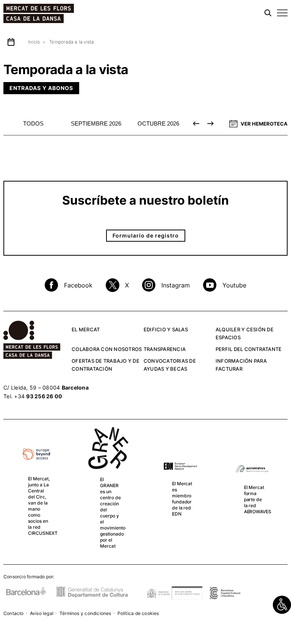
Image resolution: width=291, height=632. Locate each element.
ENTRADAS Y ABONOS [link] (41, 88)
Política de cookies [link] (138, 613)
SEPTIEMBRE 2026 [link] (96, 123)
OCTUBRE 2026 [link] (158, 123)
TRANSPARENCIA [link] (165, 349)
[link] (282, 605)
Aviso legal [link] (41, 613)
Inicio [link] (34, 42)
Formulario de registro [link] (146, 235)
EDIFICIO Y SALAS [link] (166, 329)
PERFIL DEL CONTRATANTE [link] (249, 349)
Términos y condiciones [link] (85, 613)
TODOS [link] (33, 123)
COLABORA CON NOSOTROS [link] (107, 349)
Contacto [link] (13, 613)
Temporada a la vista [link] (71, 42)
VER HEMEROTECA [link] (264, 124)
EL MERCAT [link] (86, 329)
